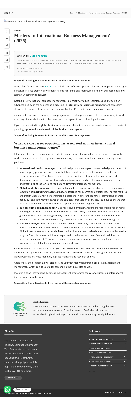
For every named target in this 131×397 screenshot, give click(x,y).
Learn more (13, 378)
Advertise (109, 393)
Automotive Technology (108, 366)
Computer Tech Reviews (42, 393)
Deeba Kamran (38, 55)
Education (81, 13)
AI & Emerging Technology (108, 339)
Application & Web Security (108, 357)
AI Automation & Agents (108, 348)
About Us (122, 393)
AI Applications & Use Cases (108, 344)
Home (72, 13)
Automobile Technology (108, 361)
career (49, 86)
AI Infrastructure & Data (108, 352)
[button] (7, 389)
